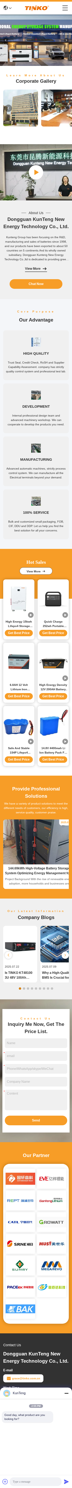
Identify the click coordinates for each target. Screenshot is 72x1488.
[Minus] (66, 1393)
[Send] (66, 1481)
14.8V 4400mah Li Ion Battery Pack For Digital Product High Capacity (53, 751)
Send (36, 1120)
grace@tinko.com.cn (26, 1378)
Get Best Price (19, 633)
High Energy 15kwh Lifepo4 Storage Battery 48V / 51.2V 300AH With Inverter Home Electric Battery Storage (18, 624)
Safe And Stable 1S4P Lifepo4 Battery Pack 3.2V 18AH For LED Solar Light (18, 751)
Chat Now (36, 284)
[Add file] (5, 1481)
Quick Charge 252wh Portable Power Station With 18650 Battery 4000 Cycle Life (53, 624)
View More (33, 268)
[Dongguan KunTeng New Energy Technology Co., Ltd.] (37, 8)
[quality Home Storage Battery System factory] (36, 64)
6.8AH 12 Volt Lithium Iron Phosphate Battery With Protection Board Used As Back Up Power (19, 687)
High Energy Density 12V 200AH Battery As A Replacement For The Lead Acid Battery (53, 687)
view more (34, 571)
